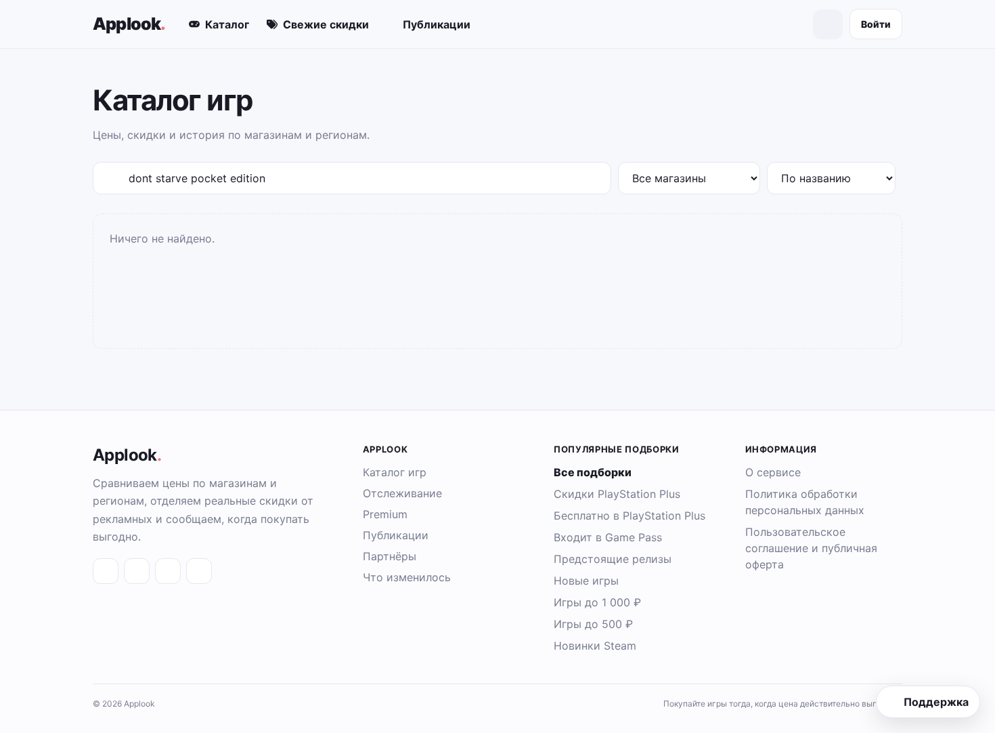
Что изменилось (407, 577)
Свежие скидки (326, 24)
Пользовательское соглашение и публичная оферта (811, 548)
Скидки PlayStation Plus (617, 494)
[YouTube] (199, 571)
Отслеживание (402, 493)
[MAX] (168, 571)
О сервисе (773, 472)
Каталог (227, 24)
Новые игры (586, 580)
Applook (129, 24)
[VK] (105, 571)
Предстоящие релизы (612, 559)
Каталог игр (394, 472)
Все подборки (593, 472)
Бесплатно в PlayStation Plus (629, 515)
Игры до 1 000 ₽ (597, 602)
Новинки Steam (595, 645)
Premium (385, 514)
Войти (876, 24)
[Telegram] (137, 571)
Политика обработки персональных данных (804, 502)
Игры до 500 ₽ (593, 624)
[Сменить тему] (828, 24)
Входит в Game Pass (608, 537)
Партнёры (389, 556)
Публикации (436, 24)
